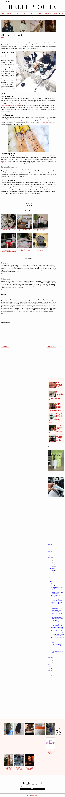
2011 (49, 666)
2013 (49, 662)
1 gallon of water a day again (47, 122)
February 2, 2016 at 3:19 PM (5, 263)
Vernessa (3, 278)
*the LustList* (58, 13)
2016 (49, 562)
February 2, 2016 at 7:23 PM (5, 279)
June (51, 577)
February (52, 585)
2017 (49, 560)
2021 (49, 551)
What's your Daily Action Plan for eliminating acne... (57, 599)
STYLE (18, 13)
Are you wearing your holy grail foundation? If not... (57, 624)
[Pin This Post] (29, 205)
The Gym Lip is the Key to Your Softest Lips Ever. (59, 385)
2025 (49, 542)
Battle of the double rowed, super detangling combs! (57, 628)
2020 (49, 553)
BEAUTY (26, 13)
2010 (49, 668)
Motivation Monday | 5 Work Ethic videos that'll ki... (57, 634)
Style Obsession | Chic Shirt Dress (57, 614)
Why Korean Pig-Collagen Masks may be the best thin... (56, 604)
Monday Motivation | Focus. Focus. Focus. (57, 651)
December (52, 564)
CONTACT (32, 17)
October (51, 568)
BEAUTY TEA (48, 13)
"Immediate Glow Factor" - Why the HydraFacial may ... (57, 631)
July (51, 575)
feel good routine (5, 163)
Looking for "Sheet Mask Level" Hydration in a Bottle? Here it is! (56, 429)
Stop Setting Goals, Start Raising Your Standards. (59, 438)
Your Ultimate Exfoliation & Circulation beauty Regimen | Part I (24, 230)
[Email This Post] (31, 205)
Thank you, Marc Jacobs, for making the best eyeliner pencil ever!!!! (24, 249)
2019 (49, 555)
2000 (49, 675)
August (51, 572)
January (51, 655)
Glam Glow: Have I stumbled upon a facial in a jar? (40, 249)
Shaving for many (16, 302)
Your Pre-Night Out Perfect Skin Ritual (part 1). (57, 592)
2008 (49, 673)
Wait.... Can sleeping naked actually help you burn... (56, 596)
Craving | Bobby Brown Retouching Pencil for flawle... (56, 646)
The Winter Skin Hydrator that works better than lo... (57, 617)
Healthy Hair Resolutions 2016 (56, 641)
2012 (49, 664)
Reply (2, 273)
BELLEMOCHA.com (34, 795)
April (51, 581)
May (51, 579)
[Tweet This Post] (26, 205)
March (51, 583)
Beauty (2, 37)
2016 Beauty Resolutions (56, 649)
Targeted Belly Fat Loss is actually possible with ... (56, 611)
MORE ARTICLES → (51, 346)
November (52, 566)
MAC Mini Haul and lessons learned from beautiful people (40, 230)
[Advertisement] (28, 364)
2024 (49, 544)
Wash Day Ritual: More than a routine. (8, 230)
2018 (49, 557)
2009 (49, 670)
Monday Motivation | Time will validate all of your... (57, 607)
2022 (49, 549)
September (52, 570)
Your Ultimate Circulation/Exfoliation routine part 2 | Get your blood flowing (9, 249)
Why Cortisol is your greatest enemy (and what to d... (57, 638)
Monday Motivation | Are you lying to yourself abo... (57, 621)
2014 (49, 660)
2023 (49, 547)
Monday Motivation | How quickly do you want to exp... (57, 589)
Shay (2, 262)
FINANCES (39, 13)
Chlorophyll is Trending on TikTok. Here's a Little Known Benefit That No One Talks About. (56, 418)
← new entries (5, 346)
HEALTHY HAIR (10, 13)
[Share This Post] (27, 205)
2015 (49, 657)
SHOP (32, 13)
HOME (2, 13)
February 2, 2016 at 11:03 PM (5, 295)
